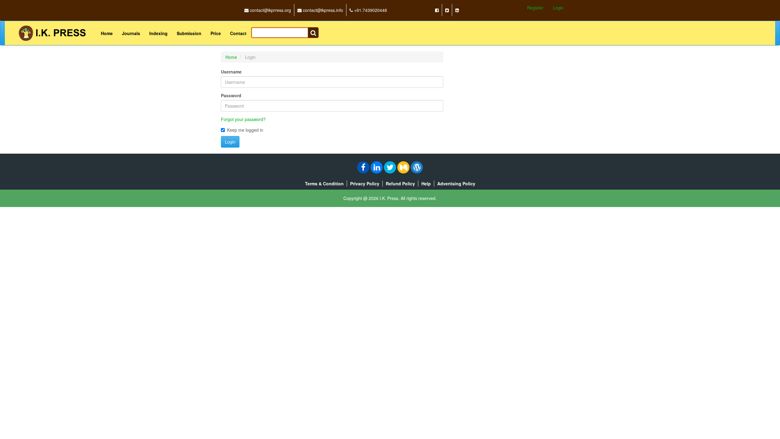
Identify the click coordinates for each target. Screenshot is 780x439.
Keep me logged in (245, 130)
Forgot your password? (243, 119)
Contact (238, 33)
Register (535, 8)
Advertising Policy (456, 183)
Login (558, 8)
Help (426, 183)
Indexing (158, 33)
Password (231, 95)
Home (107, 33)
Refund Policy (400, 183)
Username (231, 72)
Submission (189, 33)
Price (216, 33)
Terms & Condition (324, 183)
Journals (131, 33)
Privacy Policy (364, 183)
